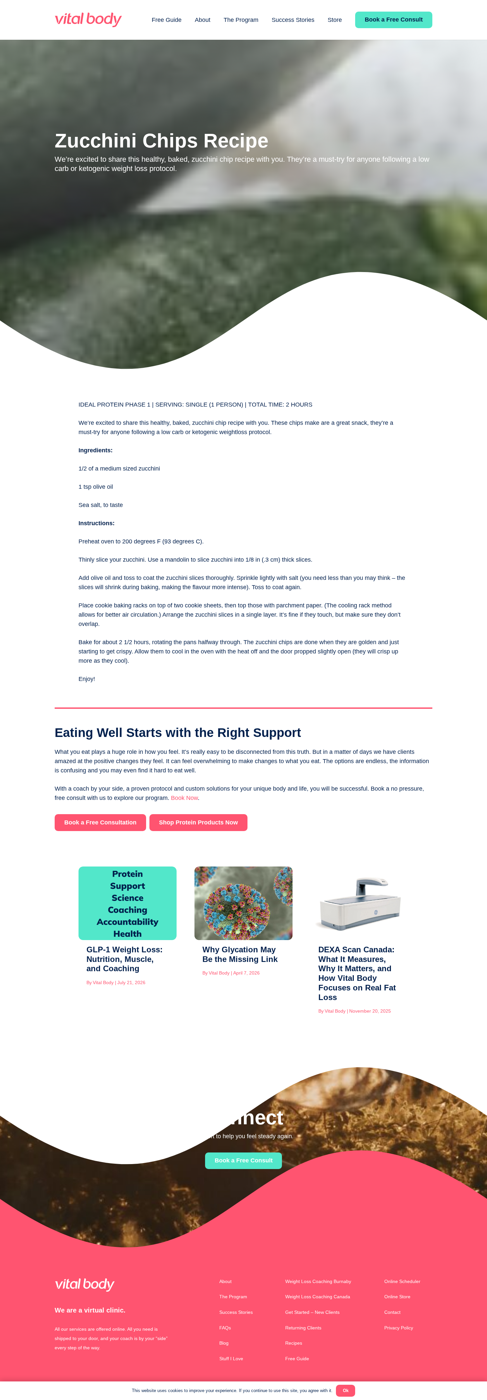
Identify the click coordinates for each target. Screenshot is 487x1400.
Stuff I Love (231, 1358)
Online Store (397, 1296)
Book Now (184, 798)
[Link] (88, 20)
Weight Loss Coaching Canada (317, 1296)
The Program (233, 1296)
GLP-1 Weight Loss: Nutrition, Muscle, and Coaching (124, 959)
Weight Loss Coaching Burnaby (318, 1281)
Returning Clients (303, 1327)
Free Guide (297, 1358)
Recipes (293, 1343)
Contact (392, 1312)
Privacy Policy (398, 1327)
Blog (224, 1343)
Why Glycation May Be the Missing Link (240, 954)
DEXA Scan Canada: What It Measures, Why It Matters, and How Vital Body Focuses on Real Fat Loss (357, 973)
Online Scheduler (402, 1281)
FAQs (225, 1327)
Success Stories (236, 1312)
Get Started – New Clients (312, 1312)
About (225, 1281)
